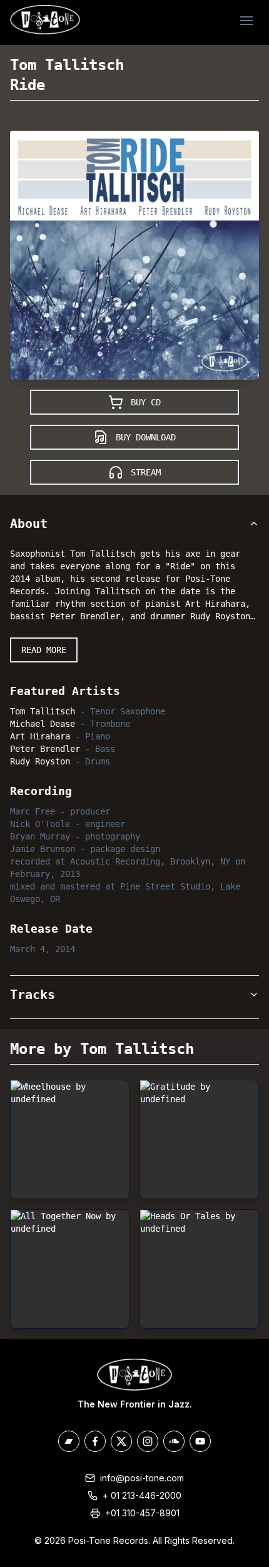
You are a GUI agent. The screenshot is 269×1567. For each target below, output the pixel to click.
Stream (146, 472)
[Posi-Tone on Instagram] (147, 1441)
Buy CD (146, 402)
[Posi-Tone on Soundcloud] (174, 1441)
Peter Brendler (45, 749)
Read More (43, 650)
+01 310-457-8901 (142, 1513)
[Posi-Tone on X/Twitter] (121, 1441)
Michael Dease (42, 724)
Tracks (32, 994)
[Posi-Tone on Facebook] (95, 1441)
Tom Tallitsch (67, 65)
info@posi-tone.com (142, 1478)
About (29, 523)
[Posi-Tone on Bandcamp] (68, 1441)
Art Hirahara (40, 736)
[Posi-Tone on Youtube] (200, 1441)
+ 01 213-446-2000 (142, 1495)
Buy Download (146, 437)
